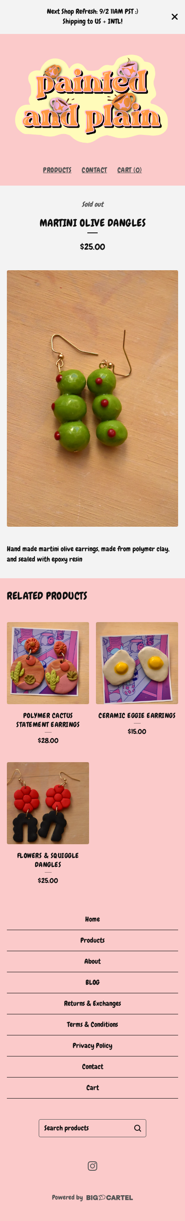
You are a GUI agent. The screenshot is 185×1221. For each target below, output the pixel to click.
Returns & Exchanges (92, 1003)
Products (57, 169)
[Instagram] (92, 1166)
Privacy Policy (92, 1045)
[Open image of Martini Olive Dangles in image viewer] (92, 398)
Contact (94, 169)
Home (92, 919)
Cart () (129, 169)
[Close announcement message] (175, 17)
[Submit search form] (138, 1128)
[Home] (92, 96)
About (92, 961)
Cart (92, 1087)
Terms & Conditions (92, 1024)
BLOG (92, 982)
